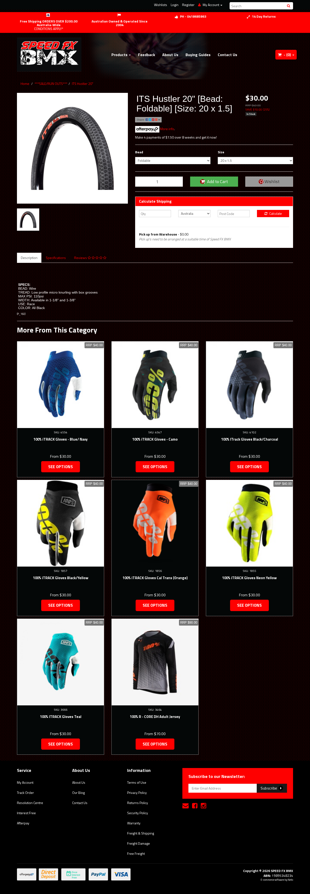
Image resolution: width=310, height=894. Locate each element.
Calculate (275, 213)
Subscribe (269, 788)
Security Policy (137, 812)
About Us (170, 55)
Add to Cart (217, 181)
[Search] (289, 5)
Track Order (25, 792)
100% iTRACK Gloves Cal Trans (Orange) (155, 578)
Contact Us (227, 55)
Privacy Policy (137, 792)
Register (188, 4)
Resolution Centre (30, 802)
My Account (25, 782)
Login (174, 4)
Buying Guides (198, 55)
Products (119, 55)
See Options (60, 467)
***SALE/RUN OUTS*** (51, 83)
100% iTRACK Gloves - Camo (155, 439)
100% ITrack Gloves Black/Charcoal (249, 439)
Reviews (81, 257)
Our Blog (78, 792)
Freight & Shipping (140, 833)
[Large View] (28, 219)
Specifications (56, 257)
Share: (141, 119)
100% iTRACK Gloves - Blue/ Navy (60, 439)
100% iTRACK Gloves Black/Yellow (60, 578)
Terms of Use (136, 782)
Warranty (133, 823)
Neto (290, 880)
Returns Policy (137, 802)
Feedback (146, 55)
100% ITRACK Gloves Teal (60, 716)
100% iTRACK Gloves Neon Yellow (249, 578)
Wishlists (160, 4)
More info (166, 128)
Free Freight (136, 853)
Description (29, 257)
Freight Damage (138, 843)
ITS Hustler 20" (82, 83)
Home (25, 83)
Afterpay (23, 823)
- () (287, 55)
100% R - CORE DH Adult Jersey (155, 716)
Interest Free (26, 812)
